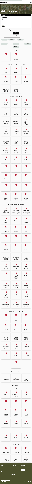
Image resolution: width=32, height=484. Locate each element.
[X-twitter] (30, 481)
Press (18, 0)
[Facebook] (28, 481)
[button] (31, 2)
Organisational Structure (4, 17)
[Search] (31, 0)
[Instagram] (26, 481)
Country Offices (3, 26)
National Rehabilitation (4, 20)
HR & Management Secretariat (5, 19)
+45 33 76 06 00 (4, 469)
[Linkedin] (24, 481)
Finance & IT (3, 25)
